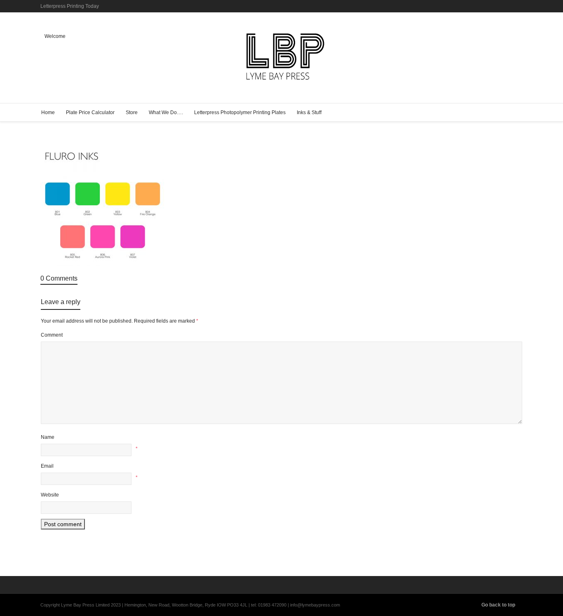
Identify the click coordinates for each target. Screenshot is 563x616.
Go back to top (498, 605)
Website (50, 495)
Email (47, 466)
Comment (52, 335)
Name (47, 437)
